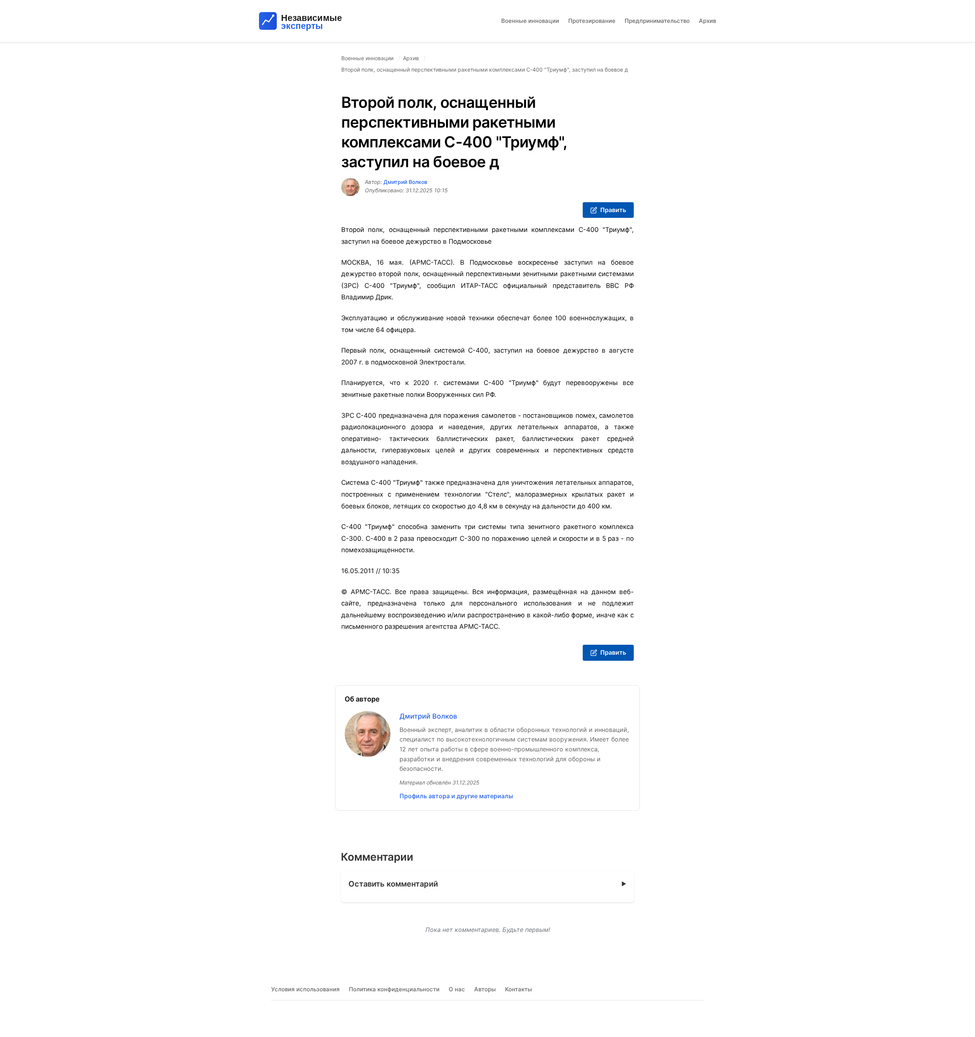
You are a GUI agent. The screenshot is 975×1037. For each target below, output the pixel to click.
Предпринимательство (657, 20)
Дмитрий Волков (405, 182)
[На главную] (321, 21)
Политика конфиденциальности (394, 989)
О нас (457, 989)
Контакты (518, 989)
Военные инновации (530, 20)
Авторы (485, 989)
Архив (707, 20)
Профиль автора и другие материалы (456, 796)
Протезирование (591, 20)
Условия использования (305, 989)
